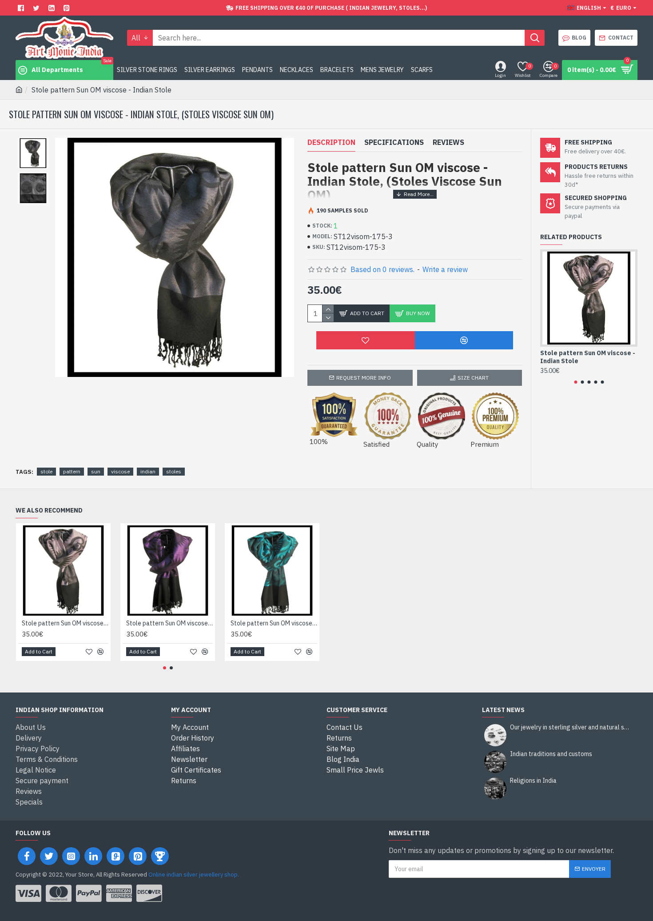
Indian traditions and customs (551, 754)
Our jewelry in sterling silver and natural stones (571, 727)
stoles (173, 471)
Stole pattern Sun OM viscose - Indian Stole (587, 357)
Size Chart (473, 377)
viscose (120, 471)
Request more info (363, 377)
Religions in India (533, 780)
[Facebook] (22, 8)
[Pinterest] (67, 8)
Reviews (448, 142)
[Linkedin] (52, 8)
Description (331, 142)
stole (46, 471)
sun (95, 471)
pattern (71, 471)
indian (147, 471)
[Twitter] (37, 8)
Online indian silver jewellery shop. (193, 874)
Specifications (394, 142)
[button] (575, 382)
